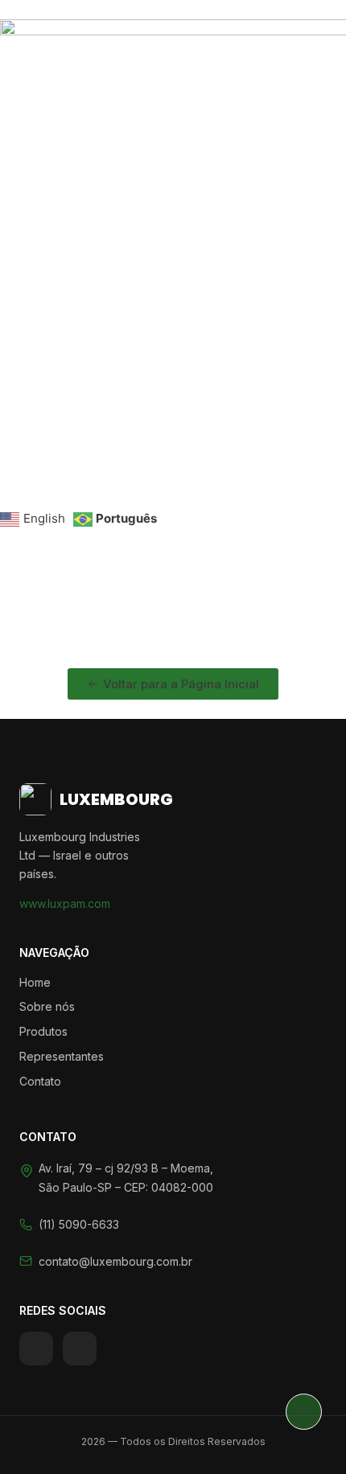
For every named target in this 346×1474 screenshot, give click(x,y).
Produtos (43, 1031)
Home (35, 982)
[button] (173, 455)
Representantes (61, 1056)
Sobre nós (47, 1006)
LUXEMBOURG (116, 799)
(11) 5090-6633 (79, 1224)
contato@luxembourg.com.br (115, 1261)
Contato (40, 1081)
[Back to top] (304, 1412)
